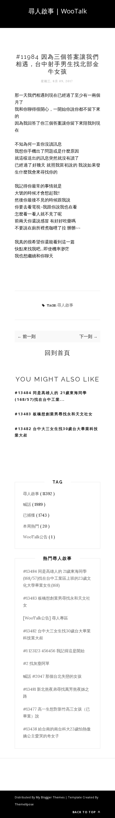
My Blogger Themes (50, 797)
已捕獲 (29, 515)
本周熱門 (31, 526)
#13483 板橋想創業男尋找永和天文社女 (54, 413)
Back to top (84, 812)
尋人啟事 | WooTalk (57, 10)
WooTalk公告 (36, 536)
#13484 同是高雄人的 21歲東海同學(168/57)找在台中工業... (51, 396)
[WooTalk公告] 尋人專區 (45, 618)
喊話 (27, 504)
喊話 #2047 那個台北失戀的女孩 (52, 676)
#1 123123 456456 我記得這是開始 (54, 650)
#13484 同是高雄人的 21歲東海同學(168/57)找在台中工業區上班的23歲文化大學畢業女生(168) (57, 578)
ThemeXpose (24, 804)
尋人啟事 (65, 305)
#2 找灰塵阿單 (36, 663)
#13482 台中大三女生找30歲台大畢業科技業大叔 (56, 432)
